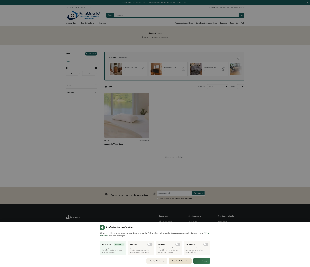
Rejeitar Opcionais (157, 261)
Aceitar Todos (202, 261)
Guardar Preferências (180, 261)
